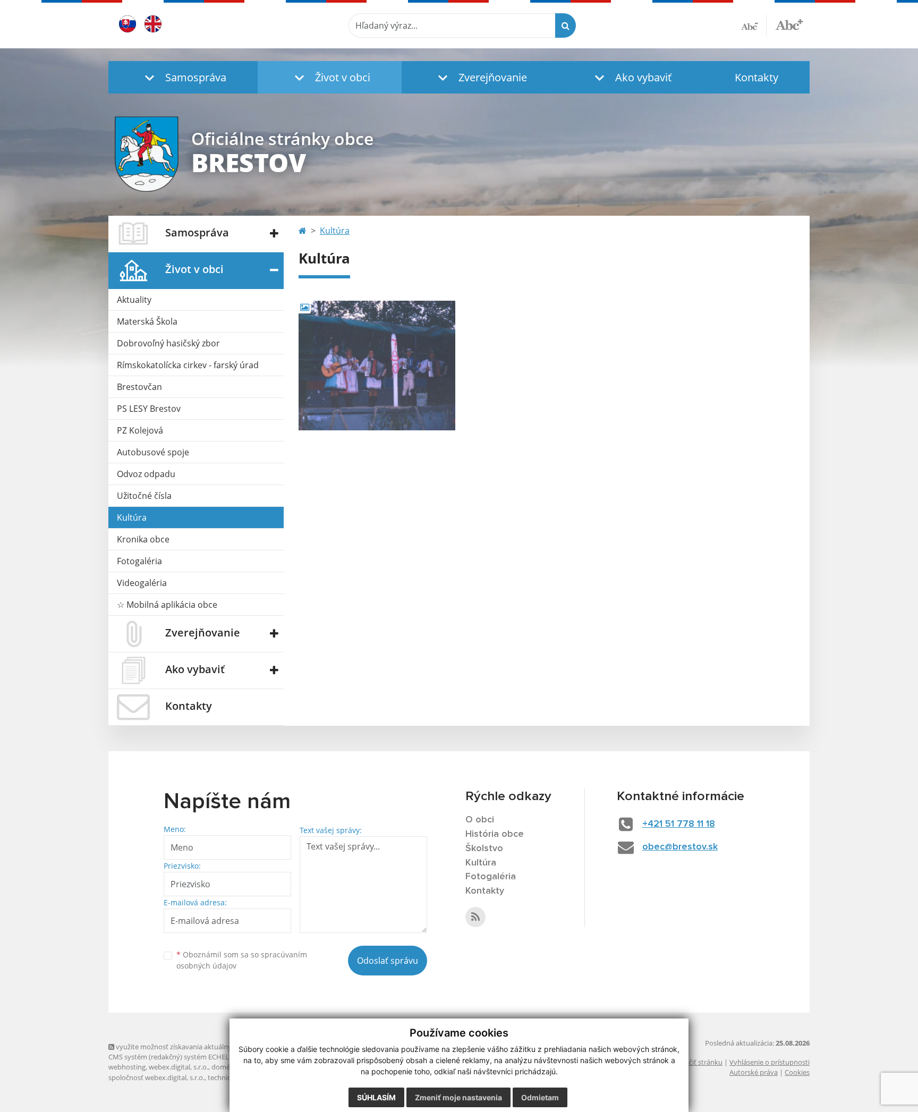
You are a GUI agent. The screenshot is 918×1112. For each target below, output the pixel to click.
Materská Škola (147, 321)
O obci (479, 820)
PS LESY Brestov (149, 408)
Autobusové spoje (153, 452)
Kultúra (132, 517)
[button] (183, 77)
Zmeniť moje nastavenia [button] (458, 1097)
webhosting (127, 1067)
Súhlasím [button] (376, 1097)
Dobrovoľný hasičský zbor (168, 343)
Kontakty (756, 77)
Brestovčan (139, 387)
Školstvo (484, 848)
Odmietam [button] (540, 1097)
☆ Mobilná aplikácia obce (167, 604)
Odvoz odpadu (146, 474)
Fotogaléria (139, 561)
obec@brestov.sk (680, 847)
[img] (377, 366)
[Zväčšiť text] (789, 24)
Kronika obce (143, 539)
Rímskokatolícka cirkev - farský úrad (188, 365)
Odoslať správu (387, 960)
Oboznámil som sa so (241, 960)
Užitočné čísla (144, 496)
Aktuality (134, 299)
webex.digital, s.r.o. (178, 1067)
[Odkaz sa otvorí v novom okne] (475, 917)
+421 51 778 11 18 (678, 824)
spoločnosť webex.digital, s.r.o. (156, 1077)
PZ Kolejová (140, 430)
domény (224, 1067)
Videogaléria (142, 583)
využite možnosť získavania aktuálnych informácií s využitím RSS (216, 1046)
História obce (494, 834)
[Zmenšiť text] (754, 25)
